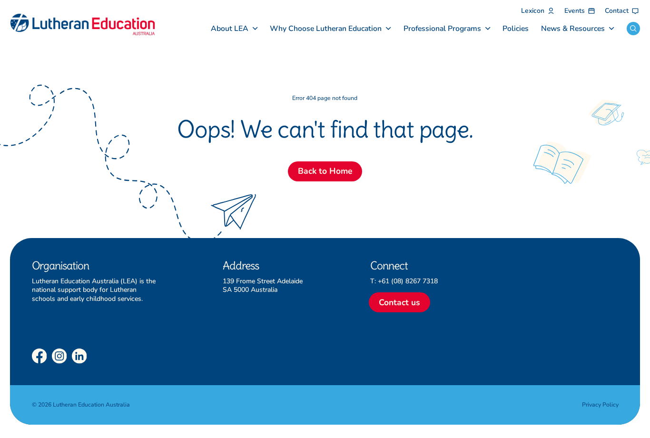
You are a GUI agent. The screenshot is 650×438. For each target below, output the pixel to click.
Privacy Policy (600, 404)
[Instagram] (59, 356)
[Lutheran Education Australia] (82, 24)
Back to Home (325, 171)
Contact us (399, 302)
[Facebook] (39, 356)
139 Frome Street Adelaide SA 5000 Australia (263, 285)
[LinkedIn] (79, 356)
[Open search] (633, 28)
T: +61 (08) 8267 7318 (404, 281)
